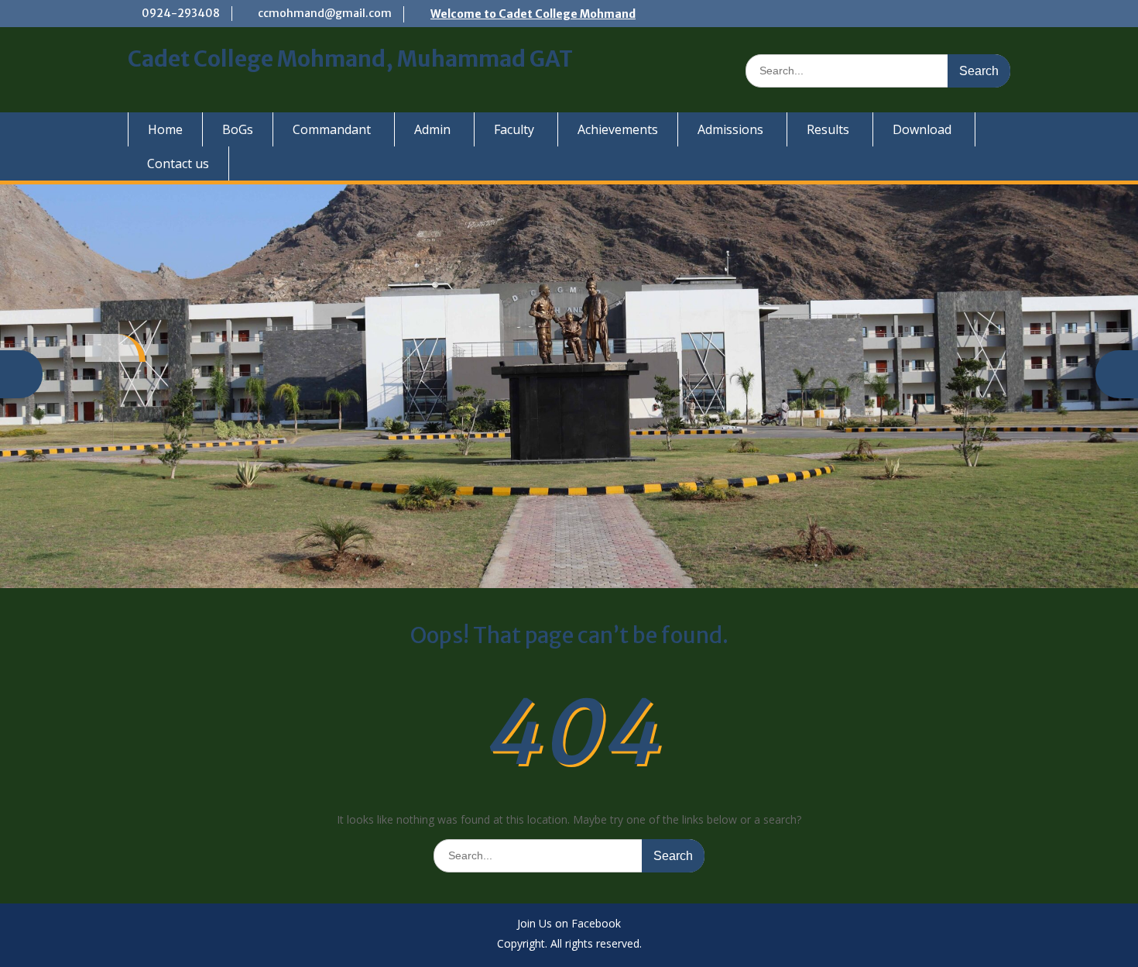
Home (165, 129)
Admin (432, 129)
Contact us (178, 163)
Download (922, 129)
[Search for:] (878, 70)
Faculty (514, 129)
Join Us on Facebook (569, 924)
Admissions (730, 129)
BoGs (237, 129)
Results (828, 129)
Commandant (332, 129)
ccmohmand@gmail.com (325, 13)
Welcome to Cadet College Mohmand (533, 14)
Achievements (618, 129)
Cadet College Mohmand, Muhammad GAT (350, 59)
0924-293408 (181, 13)
